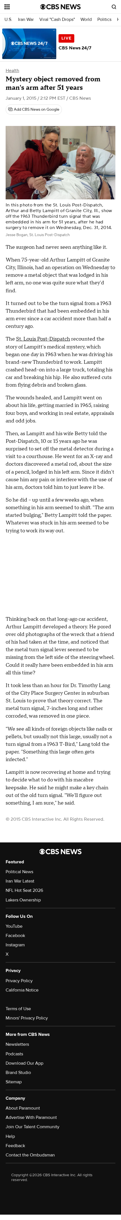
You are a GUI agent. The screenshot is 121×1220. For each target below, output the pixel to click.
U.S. (8, 19)
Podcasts (14, 1054)
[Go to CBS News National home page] (60, 7)
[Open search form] (113, 6)
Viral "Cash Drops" (57, 19)
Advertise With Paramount (31, 1117)
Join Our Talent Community (32, 1127)
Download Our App (24, 1063)
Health (12, 70)
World (86, 19)
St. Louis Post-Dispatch (43, 339)
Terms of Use (18, 1008)
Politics (104, 19)
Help (10, 1136)
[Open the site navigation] (22, 6)
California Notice (22, 990)
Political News (19, 872)
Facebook (15, 935)
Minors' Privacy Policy (27, 1018)
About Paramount (23, 1108)
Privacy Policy (19, 981)
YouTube (14, 926)
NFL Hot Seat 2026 (24, 890)
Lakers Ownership (23, 900)
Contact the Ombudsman (30, 1155)
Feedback (15, 1145)
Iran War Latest (20, 881)
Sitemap (14, 1082)
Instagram (15, 945)
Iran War (26, 19)
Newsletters (17, 1044)
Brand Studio (18, 1072)
